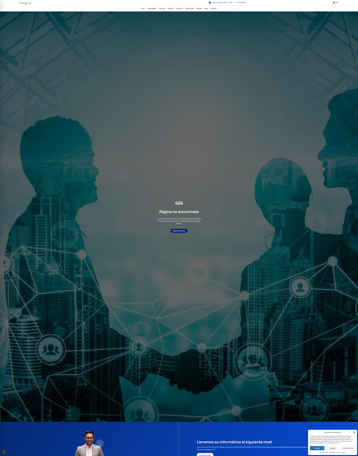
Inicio (143, 8)
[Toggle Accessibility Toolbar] (3, 452)
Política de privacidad (334, 452)
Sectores (162, 8)
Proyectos (179, 8)
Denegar (332, 448)
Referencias (189, 8)
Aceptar (317, 448)
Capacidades (151, 8)
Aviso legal (343, 452)
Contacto (213, 8)
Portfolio (170, 8)
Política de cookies (323, 452)
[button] (354, 432)
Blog (206, 8)
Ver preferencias (348, 448)
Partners (199, 8)
